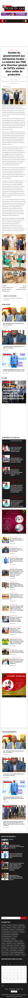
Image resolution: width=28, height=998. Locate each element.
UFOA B (11, 954)
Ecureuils (15, 936)
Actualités (11, 50)
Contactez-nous (19, 989)
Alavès (9, 925)
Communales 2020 (20, 929)
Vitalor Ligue (17, 954)
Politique (12, 467)
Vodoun (23, 954)
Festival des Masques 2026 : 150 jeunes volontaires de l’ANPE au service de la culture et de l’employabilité (17, 608)
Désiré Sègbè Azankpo (6, 936)
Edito (20, 466)
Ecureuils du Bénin (6, 938)
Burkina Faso (8, 927)
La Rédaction (12, 989)
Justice (18, 481)
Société (19, 498)
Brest (3, 927)
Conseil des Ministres (6, 931)
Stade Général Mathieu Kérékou (17, 952)
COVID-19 (22, 931)
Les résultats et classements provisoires (20, 287)
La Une (10, 382)
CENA (24, 927)
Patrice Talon (21, 947)
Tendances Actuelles (14, 445)
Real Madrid (21, 950)
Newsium (13, 996)
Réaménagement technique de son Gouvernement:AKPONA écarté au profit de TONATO (16, 472)
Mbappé (22, 945)
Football (16, 941)
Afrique (17, 466)
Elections (13, 938)
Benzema (15, 925)
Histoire (20, 480)
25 (6, 978)
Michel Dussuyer (5, 947)
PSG (3, 950)
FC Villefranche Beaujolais (7, 941)
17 (3, 975)
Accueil (6, 989)
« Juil (2, 985)
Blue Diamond (21, 925)
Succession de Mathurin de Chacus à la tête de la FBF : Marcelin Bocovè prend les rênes (14, 370)
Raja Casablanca (13, 950)
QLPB (7, 950)
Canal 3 (19, 927)
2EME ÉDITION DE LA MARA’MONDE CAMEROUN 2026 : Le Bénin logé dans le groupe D (17, 585)
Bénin (14, 927)
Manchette (17, 945)
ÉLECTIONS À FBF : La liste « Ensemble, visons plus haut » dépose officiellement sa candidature (17, 661)
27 (14, 978)
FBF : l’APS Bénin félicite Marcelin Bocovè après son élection (16, 540)
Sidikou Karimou (5, 952)
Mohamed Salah (14, 947)
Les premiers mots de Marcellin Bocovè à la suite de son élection (16, 550)
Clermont (12, 929)
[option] (14, 393)
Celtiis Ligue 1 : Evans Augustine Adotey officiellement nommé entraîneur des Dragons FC (13, 393)
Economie (16, 50)
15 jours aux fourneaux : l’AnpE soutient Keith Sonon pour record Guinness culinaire (16, 449)
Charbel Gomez (5, 929)
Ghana (3, 943)
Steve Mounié (5, 954)
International (13, 481)
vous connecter (12, 298)
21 (17, 975)
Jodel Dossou (9, 943)
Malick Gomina (10, 945)
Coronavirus (15, 931)
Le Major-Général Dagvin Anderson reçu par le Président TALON (7, 288)
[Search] (23, 21)
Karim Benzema (21, 943)
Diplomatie (12, 480)
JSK (15, 943)
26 (10, 978)
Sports (10, 308)
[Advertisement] (14, 34)
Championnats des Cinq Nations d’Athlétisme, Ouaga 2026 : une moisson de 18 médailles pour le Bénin (17, 641)
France (21, 941)
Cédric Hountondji (5, 934)
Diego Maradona (14, 934)
